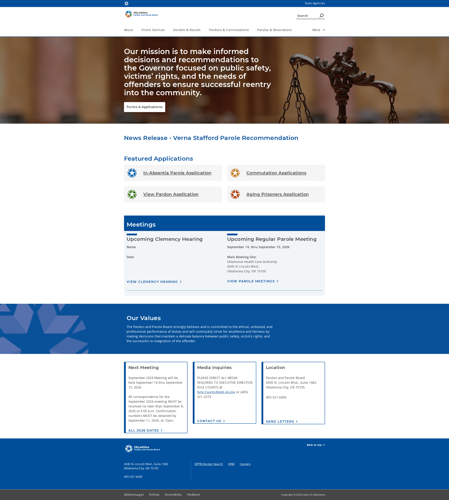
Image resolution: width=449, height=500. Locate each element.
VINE (231, 464)
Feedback (193, 494)
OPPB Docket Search (209, 464)
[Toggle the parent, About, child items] (134, 30)
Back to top (314, 445)
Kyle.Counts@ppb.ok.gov (216, 392)
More (316, 30)
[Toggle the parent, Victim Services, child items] (166, 30)
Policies (154, 494)
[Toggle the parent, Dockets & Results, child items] (202, 30)
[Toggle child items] (323, 29)
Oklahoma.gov (134, 494)
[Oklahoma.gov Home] (126, 3)
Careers (245, 464)
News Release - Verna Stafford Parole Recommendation (211, 138)
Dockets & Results (187, 30)
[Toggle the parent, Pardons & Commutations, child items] (250, 30)
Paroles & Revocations (274, 30)
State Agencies (315, 3)
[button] (154, 281)
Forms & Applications (145, 107)
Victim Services (153, 30)
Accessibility (173, 494)
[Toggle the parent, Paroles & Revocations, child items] (293, 30)
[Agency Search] (321, 15)
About (128, 30)
